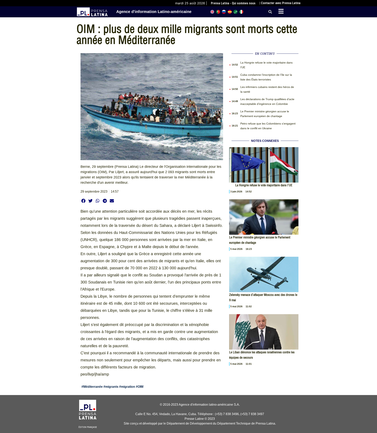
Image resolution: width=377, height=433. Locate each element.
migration (128, 386)
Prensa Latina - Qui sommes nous (233, 3)
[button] (270, 12)
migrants (111, 386)
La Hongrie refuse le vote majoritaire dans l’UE (263, 185)
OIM (140, 386)
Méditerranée (93, 386)
